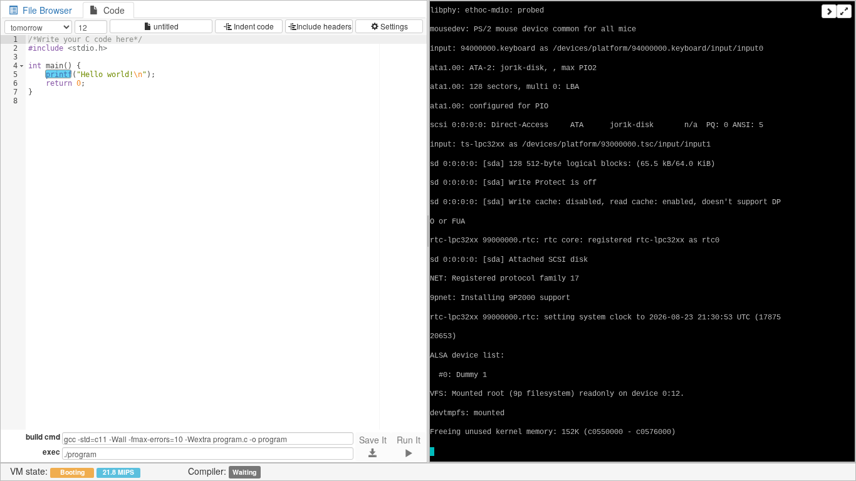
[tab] (41, 10)
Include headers (324, 26)
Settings (393, 26)
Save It (373, 439)
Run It (408, 439)
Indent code (253, 26)
